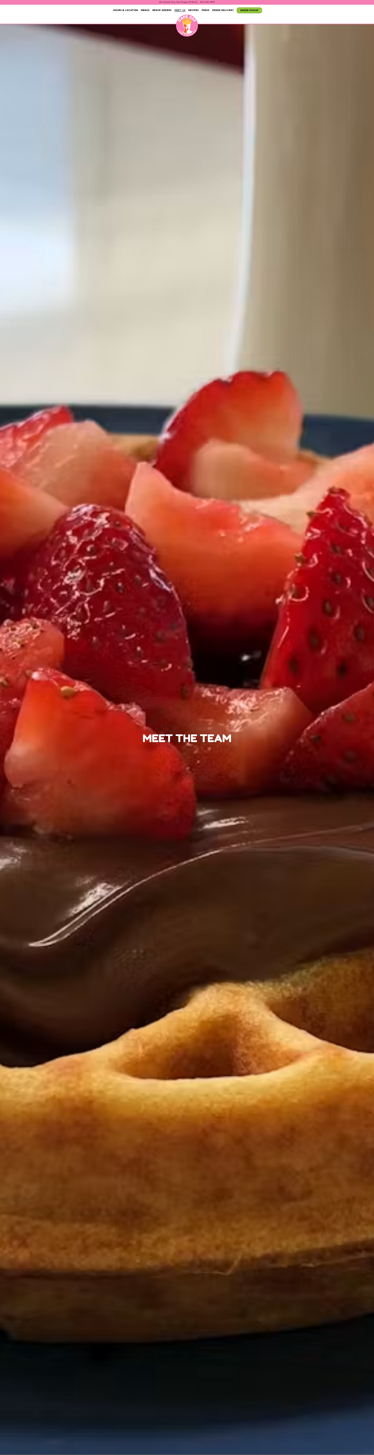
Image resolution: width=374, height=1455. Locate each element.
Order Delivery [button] (223, 10)
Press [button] (205, 10)
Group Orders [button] (162, 10)
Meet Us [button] (180, 10)
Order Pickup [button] (249, 10)
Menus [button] (145, 10)
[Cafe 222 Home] (187, 27)
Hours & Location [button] (125, 10)
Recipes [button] (193, 10)
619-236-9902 (207, 2)
